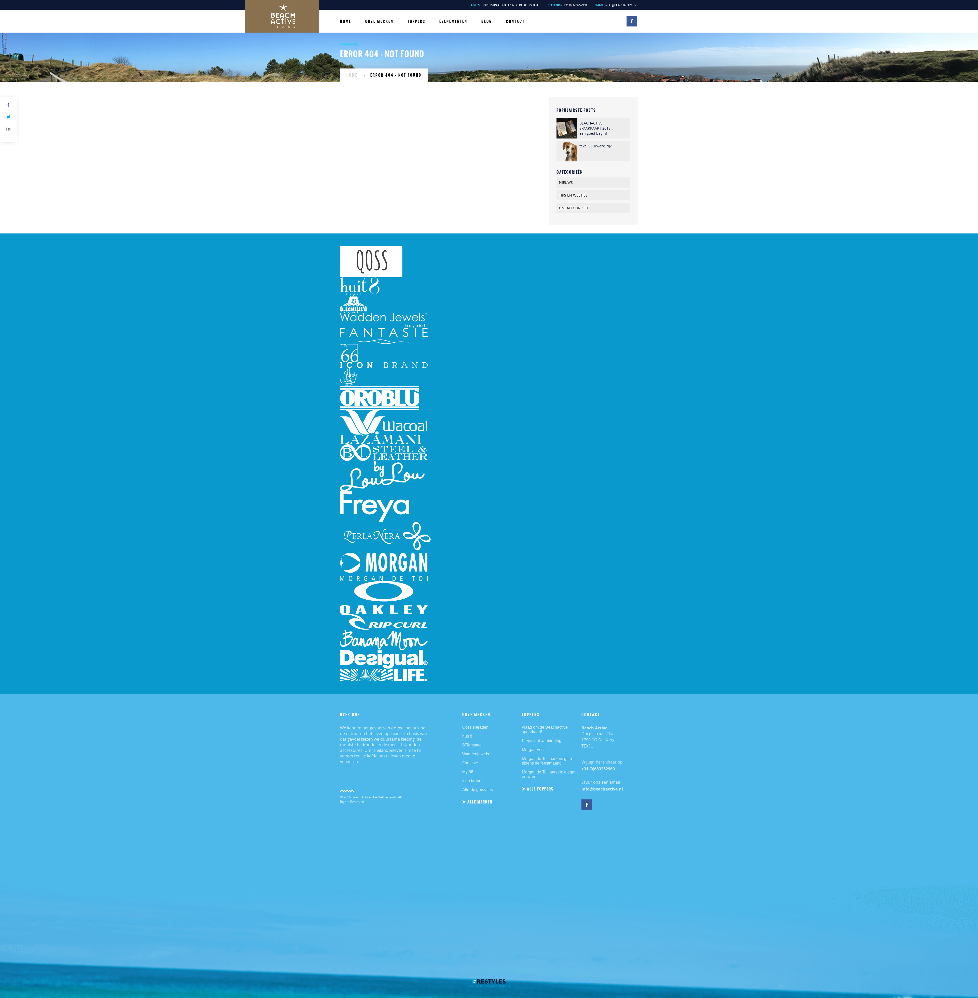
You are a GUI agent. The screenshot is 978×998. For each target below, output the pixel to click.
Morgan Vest (533, 749)
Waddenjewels (475, 754)
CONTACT (515, 21)
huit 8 (467, 736)
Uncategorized (573, 207)
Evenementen (453, 21)
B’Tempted (472, 745)
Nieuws (566, 182)
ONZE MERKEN (379, 21)
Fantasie (470, 763)
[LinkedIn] (8, 128)
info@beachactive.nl (621, 5)
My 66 (467, 772)
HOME (345, 21)
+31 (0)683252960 (598, 769)
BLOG (486, 21)
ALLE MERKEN (480, 802)
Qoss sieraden (475, 727)
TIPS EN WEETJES (573, 195)
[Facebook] (8, 105)
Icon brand (471, 781)
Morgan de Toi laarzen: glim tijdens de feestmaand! (547, 760)
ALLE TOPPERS (540, 789)
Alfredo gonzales (477, 789)
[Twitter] (8, 117)
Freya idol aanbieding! (542, 741)
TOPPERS (416, 21)
